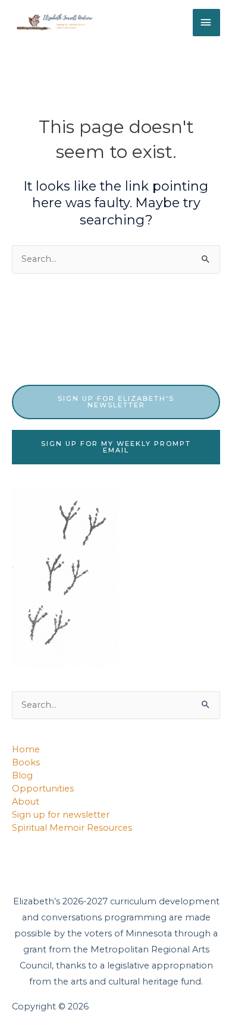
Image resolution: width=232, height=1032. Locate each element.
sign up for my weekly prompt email (116, 446)
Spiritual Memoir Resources (72, 827)
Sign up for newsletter (60, 814)
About (25, 801)
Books (26, 762)
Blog (22, 775)
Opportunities (43, 788)
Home (26, 749)
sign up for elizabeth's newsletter (116, 401)
